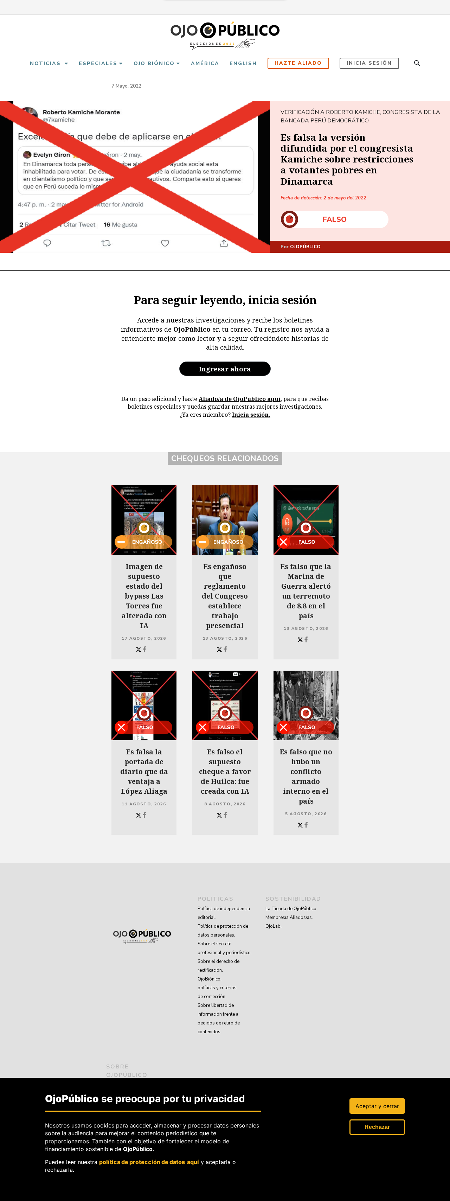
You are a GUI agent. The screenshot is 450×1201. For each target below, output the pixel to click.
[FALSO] (306, 520)
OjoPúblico (305, 247)
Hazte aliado (298, 63)
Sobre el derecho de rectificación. (218, 965)
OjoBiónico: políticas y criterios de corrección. (217, 988)
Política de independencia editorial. (224, 913)
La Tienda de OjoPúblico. (291, 909)
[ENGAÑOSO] (143, 520)
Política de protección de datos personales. (223, 930)
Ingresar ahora (225, 368)
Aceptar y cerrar (377, 1106)
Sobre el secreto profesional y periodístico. (225, 948)
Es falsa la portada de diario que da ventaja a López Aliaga (144, 771)
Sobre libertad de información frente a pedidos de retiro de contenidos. (219, 1018)
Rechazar (377, 1127)
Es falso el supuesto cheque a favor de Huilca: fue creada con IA (225, 771)
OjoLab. (273, 926)
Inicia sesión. (251, 415)
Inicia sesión (369, 63)
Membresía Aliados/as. (289, 917)
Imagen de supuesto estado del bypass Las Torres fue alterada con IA (144, 596)
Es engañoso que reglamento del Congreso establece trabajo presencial (225, 596)
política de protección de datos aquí (149, 1161)
